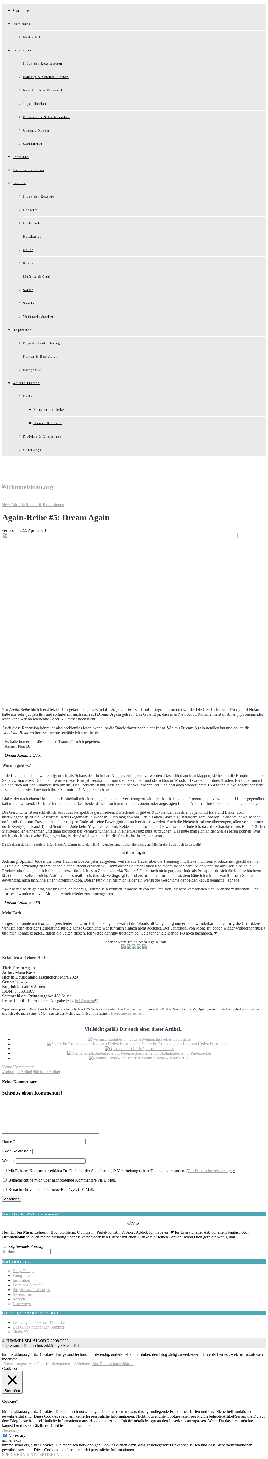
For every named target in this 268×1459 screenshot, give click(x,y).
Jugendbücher (35, 104)
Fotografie (32, 370)
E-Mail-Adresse (16, 1151)
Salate (28, 290)
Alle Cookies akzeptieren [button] (49, 1364)
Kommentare (18, 1067)
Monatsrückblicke (49, 410)
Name (8, 1141)
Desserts (30, 210)
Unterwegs (32, 450)
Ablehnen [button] (82, 1364)
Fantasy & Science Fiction (46, 77)
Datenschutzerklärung (42, 1345)
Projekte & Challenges (42, 436)
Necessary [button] (10, 1430)
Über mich (21, 24)
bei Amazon (85, 1000)
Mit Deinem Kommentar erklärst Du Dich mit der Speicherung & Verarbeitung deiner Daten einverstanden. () (121, 1170)
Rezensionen (23, 50)
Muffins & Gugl (37, 276)
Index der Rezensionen (42, 63)
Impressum (11, 1345)
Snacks (29, 303)
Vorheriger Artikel (17, 1071)
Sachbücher (33, 144)
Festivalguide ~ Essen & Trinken (40, 1322)
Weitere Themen (26, 383)
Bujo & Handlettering (41, 343)
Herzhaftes (32, 236)
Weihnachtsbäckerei (40, 317)
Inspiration (22, 330)
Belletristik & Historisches (46, 117)
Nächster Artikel (46, 1071)
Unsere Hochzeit (48, 423)
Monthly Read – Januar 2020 (165, 1058)
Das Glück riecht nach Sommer (38, 1327)
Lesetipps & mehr (27, 1285)
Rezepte (19, 183)
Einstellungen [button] (14, 1364)
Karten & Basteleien (40, 356)
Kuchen (29, 263)
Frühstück (31, 223)
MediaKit (71, 1345)
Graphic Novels (36, 130)
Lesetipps (21, 157)
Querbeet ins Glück (157, 1048)
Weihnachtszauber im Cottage (166, 1039)
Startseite (21, 11)
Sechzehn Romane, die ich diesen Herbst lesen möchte (186, 1044)
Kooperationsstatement (127, 1013)
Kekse (28, 250)
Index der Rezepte (38, 196)
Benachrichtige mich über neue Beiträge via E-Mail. (51, 1189)
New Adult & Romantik (43, 90)
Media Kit (31, 37)
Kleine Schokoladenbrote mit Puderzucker (176, 1053)
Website (8, 1161)
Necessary (16, 1435)
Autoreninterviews (28, 170)
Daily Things (23, 1271)
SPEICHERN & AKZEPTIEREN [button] (30, 1454)
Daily (27, 396)
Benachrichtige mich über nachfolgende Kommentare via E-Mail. (62, 1180)
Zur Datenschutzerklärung (209, 1170)
